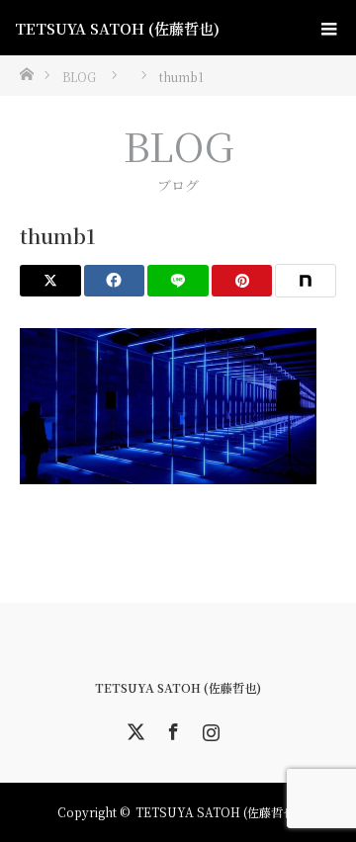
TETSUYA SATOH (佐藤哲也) (117, 28)
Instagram (208, 728)
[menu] (328, 27)
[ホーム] (26, 72)
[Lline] (178, 280)
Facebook (171, 728)
